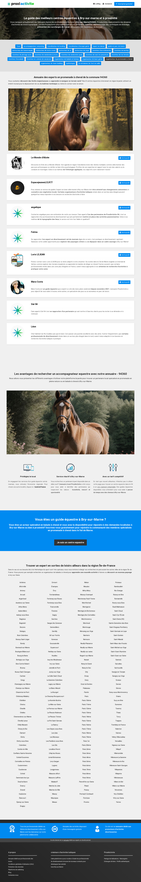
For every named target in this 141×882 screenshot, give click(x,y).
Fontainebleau (55, 595)
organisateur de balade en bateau (67, 59)
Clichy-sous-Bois (23, 741)
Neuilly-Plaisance (87, 643)
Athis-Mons (23, 607)
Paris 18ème (86, 733)
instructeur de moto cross (46, 50)
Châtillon (22, 700)
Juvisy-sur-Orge (54, 672)
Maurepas (54, 798)
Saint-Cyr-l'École (118, 615)
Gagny (54, 615)
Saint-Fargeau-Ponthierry (118, 627)
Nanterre (86, 635)
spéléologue (70, 63)
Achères (23, 582)
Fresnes (54, 611)
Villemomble (118, 753)
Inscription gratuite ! (125, 4)
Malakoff (54, 782)
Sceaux (118, 680)
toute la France (40, 487)
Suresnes (118, 704)
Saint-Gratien (118, 635)
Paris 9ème (87, 778)
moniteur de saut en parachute (97, 55)
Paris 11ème (86, 704)
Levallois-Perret (54, 749)
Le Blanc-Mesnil (54, 688)
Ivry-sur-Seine (54, 664)
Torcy (118, 717)
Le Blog (97, 4)
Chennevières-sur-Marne (22, 717)
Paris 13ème (86, 712)
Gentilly (54, 631)
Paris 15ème (86, 721)
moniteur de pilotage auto (21, 55)
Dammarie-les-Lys (22, 778)
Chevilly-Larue (23, 721)
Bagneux (22, 619)
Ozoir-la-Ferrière (86, 684)
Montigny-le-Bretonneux (86, 611)
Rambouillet (118, 586)
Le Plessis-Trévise (54, 717)
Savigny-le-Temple (118, 672)
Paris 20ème (86, 745)
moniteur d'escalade (16, 59)
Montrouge (86, 627)
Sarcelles (118, 664)
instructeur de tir (65, 50)
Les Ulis (54, 745)
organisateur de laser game (92, 59)
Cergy (23, 680)
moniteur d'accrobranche (102, 50)
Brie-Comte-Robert (22, 664)
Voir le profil (125, 158)
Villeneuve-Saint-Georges (118, 765)
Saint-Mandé (118, 639)
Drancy (22, 786)
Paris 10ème (86, 700)
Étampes (54, 586)
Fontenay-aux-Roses (54, 599)
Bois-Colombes (22, 635)
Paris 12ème (86, 708)
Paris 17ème (86, 729)
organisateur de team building (52, 63)
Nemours (86, 639)
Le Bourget (54, 692)
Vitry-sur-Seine (118, 798)
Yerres (118, 802)
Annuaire (11, 858)
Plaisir (86, 786)
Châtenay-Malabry (22, 696)
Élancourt (22, 798)
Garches (55, 619)
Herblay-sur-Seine (54, 651)
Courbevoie (23, 769)
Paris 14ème (86, 717)
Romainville (118, 599)
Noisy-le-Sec (86, 668)
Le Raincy (54, 725)
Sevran (118, 684)
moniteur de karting (121, 50)
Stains (118, 696)
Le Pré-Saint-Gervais (54, 721)
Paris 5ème (87, 761)
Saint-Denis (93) (118, 619)
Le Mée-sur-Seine (54, 704)
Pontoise (86, 798)
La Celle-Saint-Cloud (54, 676)
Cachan (22, 676)
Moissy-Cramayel (86, 595)
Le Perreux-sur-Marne (54, 708)
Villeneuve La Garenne (118, 757)
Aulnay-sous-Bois (22, 615)
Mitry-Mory (86, 590)
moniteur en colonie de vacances (39, 59)
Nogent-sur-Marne (86, 656)
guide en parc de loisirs (116, 46)
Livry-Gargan (54, 761)
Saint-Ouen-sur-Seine (118, 656)
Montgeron (86, 607)
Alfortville (22, 586)
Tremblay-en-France (118, 725)
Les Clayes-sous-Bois (54, 729)
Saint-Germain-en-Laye (118, 631)
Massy (54, 794)
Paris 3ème (87, 753)
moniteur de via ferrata (120, 55)
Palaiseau (86, 688)
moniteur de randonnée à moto (46, 55)
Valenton (118, 729)
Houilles (54, 656)
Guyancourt (54, 647)
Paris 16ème (86, 725)
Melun (86, 582)
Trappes (118, 721)
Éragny (22, 806)
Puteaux (118, 582)
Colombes (22, 745)
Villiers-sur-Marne (118, 786)
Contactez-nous (13, 875)
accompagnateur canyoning (34, 46)
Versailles (118, 741)
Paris (86, 696)
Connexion (108, 4)
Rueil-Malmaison (118, 607)
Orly (86, 672)
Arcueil (22, 595)
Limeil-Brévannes (54, 757)
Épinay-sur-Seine (23, 802)
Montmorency (87, 619)
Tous (18, 46)
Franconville (54, 607)
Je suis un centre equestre (70, 542)
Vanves (118, 733)
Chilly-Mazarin (23, 725)
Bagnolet (22, 623)
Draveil (22, 790)
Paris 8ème (87, 773)
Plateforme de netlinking (16, 869)
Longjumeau (54, 769)
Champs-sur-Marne (23, 688)
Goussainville (54, 643)
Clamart (22, 733)
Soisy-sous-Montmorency (118, 692)
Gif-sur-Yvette (54, 635)
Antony (22, 590)
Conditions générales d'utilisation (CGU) (21, 864)
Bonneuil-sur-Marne (23, 647)
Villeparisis (118, 769)
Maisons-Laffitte (54, 778)
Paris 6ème (87, 765)
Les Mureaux (54, 737)
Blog (9, 872)
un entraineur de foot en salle (89, 63)
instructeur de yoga (82, 50)
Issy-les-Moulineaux (54, 660)
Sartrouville (118, 668)
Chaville (22, 708)
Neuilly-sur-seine (86, 651)
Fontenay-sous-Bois (54, 603)
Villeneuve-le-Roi (118, 761)
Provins (86, 802)
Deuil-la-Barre (22, 782)
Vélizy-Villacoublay (118, 737)
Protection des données (15, 867)
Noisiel (86, 660)
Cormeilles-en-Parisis (22, 761)
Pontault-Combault (86, 794)
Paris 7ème (87, 769)
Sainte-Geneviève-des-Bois (118, 623)
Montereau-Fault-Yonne (86, 599)
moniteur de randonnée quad (71, 55)
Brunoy (22, 668)
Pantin (86, 692)
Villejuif (118, 749)
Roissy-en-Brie (118, 595)
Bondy (22, 643)
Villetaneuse (118, 778)
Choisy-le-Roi (22, 729)
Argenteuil (22, 599)
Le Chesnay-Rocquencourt (54, 696)
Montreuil (86, 623)
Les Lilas (55, 733)
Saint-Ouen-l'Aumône (118, 651)
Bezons (22, 627)
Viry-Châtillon (118, 794)
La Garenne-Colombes (54, 680)
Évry (54, 590)
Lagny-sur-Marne (54, 684)
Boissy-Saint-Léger (22, 639)
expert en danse (99, 46)
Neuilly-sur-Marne (86, 647)
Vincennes (118, 790)
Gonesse (54, 639)
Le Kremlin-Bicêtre (54, 700)
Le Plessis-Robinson (54, 712)
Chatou (22, 704)
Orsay (86, 676)
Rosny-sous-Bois (118, 603)
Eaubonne (22, 794)
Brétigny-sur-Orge (22, 660)
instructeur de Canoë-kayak (22, 50)
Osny (86, 680)
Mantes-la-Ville (54, 790)
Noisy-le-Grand (86, 664)
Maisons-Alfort (54, 773)
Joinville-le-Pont (54, 668)
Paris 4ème (87, 757)
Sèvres (118, 688)
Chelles (22, 712)
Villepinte (118, 773)
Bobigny (22, 631)
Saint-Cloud (118, 611)
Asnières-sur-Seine (22, 603)
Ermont (54, 582)
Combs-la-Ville (23, 749)
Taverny (118, 708)
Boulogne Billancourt (22, 651)
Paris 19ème (86, 737)
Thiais (118, 712)
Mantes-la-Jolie (54, 786)
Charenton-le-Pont (22, 692)
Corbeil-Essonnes (22, 757)
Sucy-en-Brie (118, 700)
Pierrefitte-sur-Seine (86, 782)
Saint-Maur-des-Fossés (118, 643)
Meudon (86, 586)
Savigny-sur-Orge (118, 676)
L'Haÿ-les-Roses (54, 753)
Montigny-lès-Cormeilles (86, 615)
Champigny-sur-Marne (23, 684)
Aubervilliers (22, 611)
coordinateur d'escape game (79, 46)
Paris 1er (86, 741)
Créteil (22, 773)
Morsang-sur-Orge (86, 631)
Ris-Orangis (118, 590)
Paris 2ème (87, 749)
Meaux (54, 802)
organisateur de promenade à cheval (119, 59)
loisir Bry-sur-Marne (57, 867)
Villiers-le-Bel (118, 782)
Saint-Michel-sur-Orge (118, 647)
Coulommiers (22, 765)
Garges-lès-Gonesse (54, 623)
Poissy (86, 790)
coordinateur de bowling (56, 46)
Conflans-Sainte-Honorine (22, 753)
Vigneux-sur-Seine (118, 745)
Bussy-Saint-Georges (22, 672)
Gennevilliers (54, 627)
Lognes (54, 765)
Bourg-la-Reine (22, 656)
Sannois (118, 660)
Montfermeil (86, 603)
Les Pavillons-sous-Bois (54, 741)
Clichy (22, 737)
